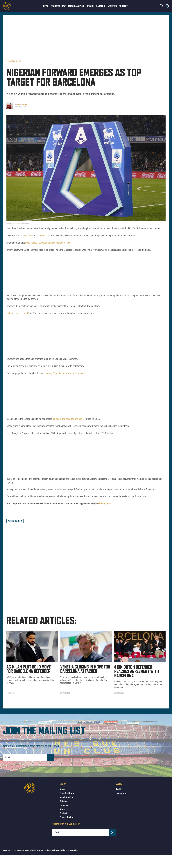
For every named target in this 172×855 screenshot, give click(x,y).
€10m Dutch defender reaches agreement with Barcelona (136, 671)
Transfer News (58, 6)
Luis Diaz (42, 235)
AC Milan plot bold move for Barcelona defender (28, 669)
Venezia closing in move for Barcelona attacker (85, 669)
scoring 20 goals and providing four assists (65, 373)
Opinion (90, 6)
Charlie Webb (22, 104)
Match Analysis (76, 6)
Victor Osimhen (15, 520)
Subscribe (50, 757)
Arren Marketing (71, 850)
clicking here (104, 503)
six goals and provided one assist (68, 418)
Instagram (121, 793)
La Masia (100, 6)
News (46, 6)
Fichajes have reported (17, 313)
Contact (123, 6)
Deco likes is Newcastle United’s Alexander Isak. (48, 242)
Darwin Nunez (26, 235)
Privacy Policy (66, 817)
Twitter (119, 789)
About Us (112, 6)
